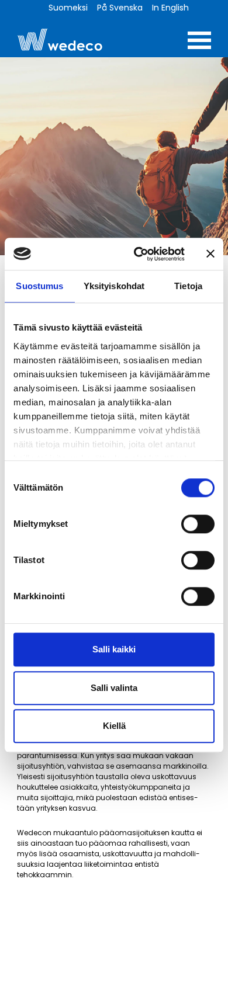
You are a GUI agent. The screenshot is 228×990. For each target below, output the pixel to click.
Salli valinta (114, 688)
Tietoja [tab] (188, 286)
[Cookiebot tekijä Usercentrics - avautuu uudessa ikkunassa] (138, 254)
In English (170, 7)
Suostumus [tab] (39, 286)
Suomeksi (68, 7)
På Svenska (120, 7)
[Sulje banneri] (210, 254)
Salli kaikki (114, 649)
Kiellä (114, 726)
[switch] (198, 524)
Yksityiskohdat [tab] (114, 286)
